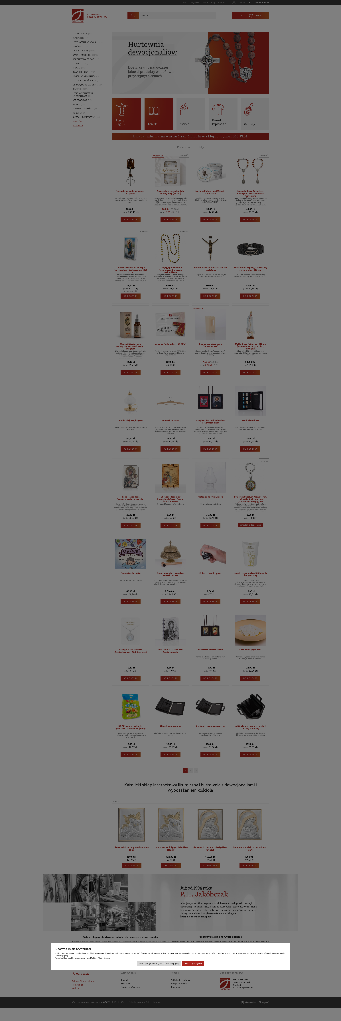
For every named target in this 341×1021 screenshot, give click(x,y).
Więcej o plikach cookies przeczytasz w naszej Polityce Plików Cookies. (82, 958)
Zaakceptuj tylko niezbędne (150, 963)
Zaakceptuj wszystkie (193, 963)
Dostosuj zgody (173, 963)
